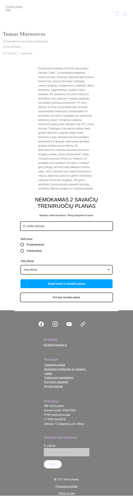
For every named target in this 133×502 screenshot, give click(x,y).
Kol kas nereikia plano (66, 297)
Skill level (26, 239)
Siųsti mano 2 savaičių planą (66, 283)
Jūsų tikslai (27, 261)
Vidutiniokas (34, 250)
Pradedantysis (35, 244)
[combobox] (66, 269)
